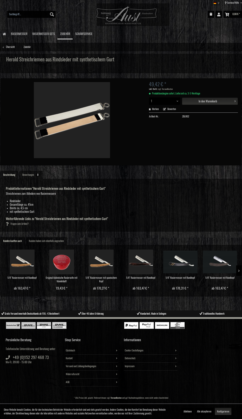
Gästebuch (70, 350)
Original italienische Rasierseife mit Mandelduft (61, 280)
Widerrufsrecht (72, 374)
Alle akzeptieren (204, 411)
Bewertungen (30, 175)
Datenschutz (130, 358)
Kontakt (69, 358)
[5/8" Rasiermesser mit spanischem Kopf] (101, 262)
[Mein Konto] (219, 14)
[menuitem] (31, 14)
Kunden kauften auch (12, 241)
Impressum (130, 366)
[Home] (4, 33)
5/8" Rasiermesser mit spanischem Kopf (101, 280)
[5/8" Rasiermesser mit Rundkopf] (22, 262)
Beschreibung (9, 175)
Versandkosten (116, 398)
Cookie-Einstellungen (134, 350)
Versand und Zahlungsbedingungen (81, 366)
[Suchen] (52, 14)
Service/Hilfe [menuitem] (233, 3)
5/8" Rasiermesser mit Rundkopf (22, 278)
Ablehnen (188, 411)
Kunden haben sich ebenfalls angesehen (46, 241)
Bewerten (171, 109)
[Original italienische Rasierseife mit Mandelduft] (61, 262)
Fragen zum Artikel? (19, 224)
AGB (67, 382)
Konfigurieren (223, 411)
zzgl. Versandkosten (165, 89)
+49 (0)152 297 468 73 (31, 357)
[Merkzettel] (211, 14)
